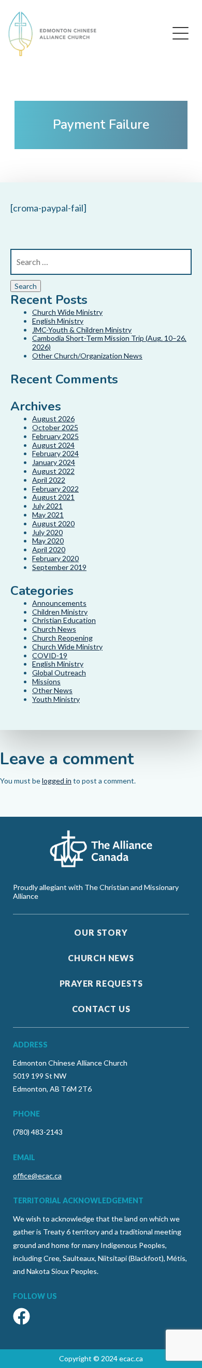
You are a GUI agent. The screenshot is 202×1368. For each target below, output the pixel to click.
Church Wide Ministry (67, 312)
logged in (56, 780)
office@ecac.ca (37, 1175)
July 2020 (47, 532)
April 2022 (48, 479)
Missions (46, 681)
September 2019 (59, 567)
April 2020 (48, 549)
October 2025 (55, 427)
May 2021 (48, 514)
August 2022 (53, 471)
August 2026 (53, 418)
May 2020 (48, 540)
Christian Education (64, 620)
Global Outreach (59, 672)
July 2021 (47, 505)
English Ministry (57, 320)
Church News (54, 629)
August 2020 (53, 523)
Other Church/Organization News (87, 355)
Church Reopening (62, 637)
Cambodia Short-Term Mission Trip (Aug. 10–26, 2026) (109, 342)
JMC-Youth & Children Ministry (82, 329)
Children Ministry (60, 611)
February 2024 (55, 453)
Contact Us (101, 1009)
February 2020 (55, 558)
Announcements (59, 603)
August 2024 (53, 445)
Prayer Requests (101, 983)
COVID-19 (49, 655)
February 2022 (55, 488)
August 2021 (53, 497)
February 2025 (55, 436)
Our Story (100, 932)
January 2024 (53, 462)
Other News (52, 690)
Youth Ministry (56, 699)
